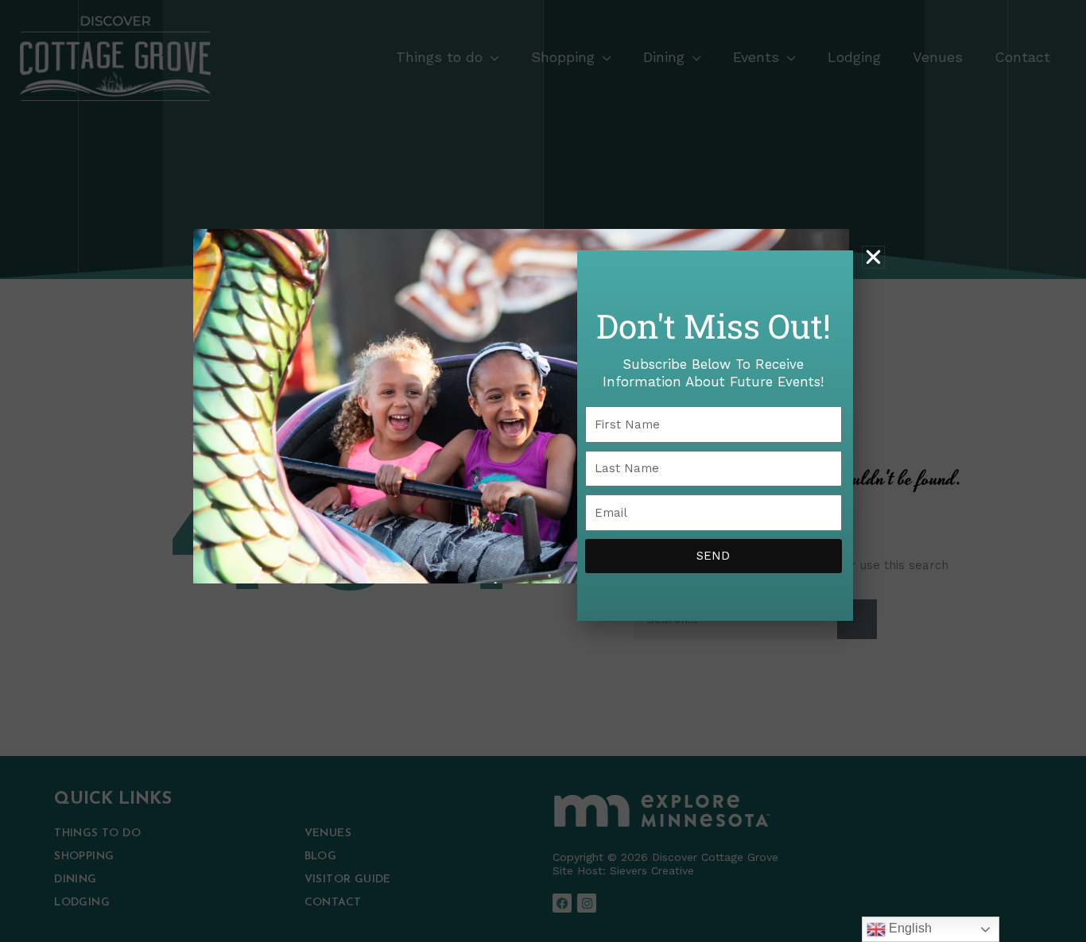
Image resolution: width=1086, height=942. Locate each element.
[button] (873, 257)
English (909, 928)
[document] (543, 471)
